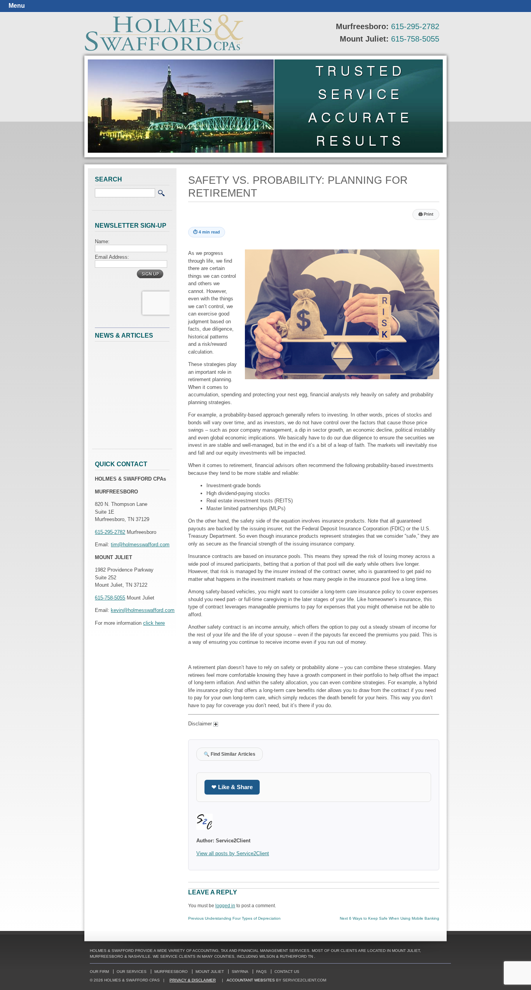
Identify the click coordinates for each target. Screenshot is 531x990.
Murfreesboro (171, 971)
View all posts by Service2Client (232, 853)
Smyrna (240, 971)
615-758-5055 (415, 39)
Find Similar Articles (229, 753)
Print (425, 214)
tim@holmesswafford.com (140, 544)
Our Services (132, 971)
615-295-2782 (415, 26)
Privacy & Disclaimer (192, 980)
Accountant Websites (251, 980)
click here (154, 623)
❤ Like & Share (232, 787)
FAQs (261, 971)
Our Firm (99, 971)
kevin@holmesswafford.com (143, 610)
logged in (225, 905)
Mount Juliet (210, 971)
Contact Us (286, 971)
